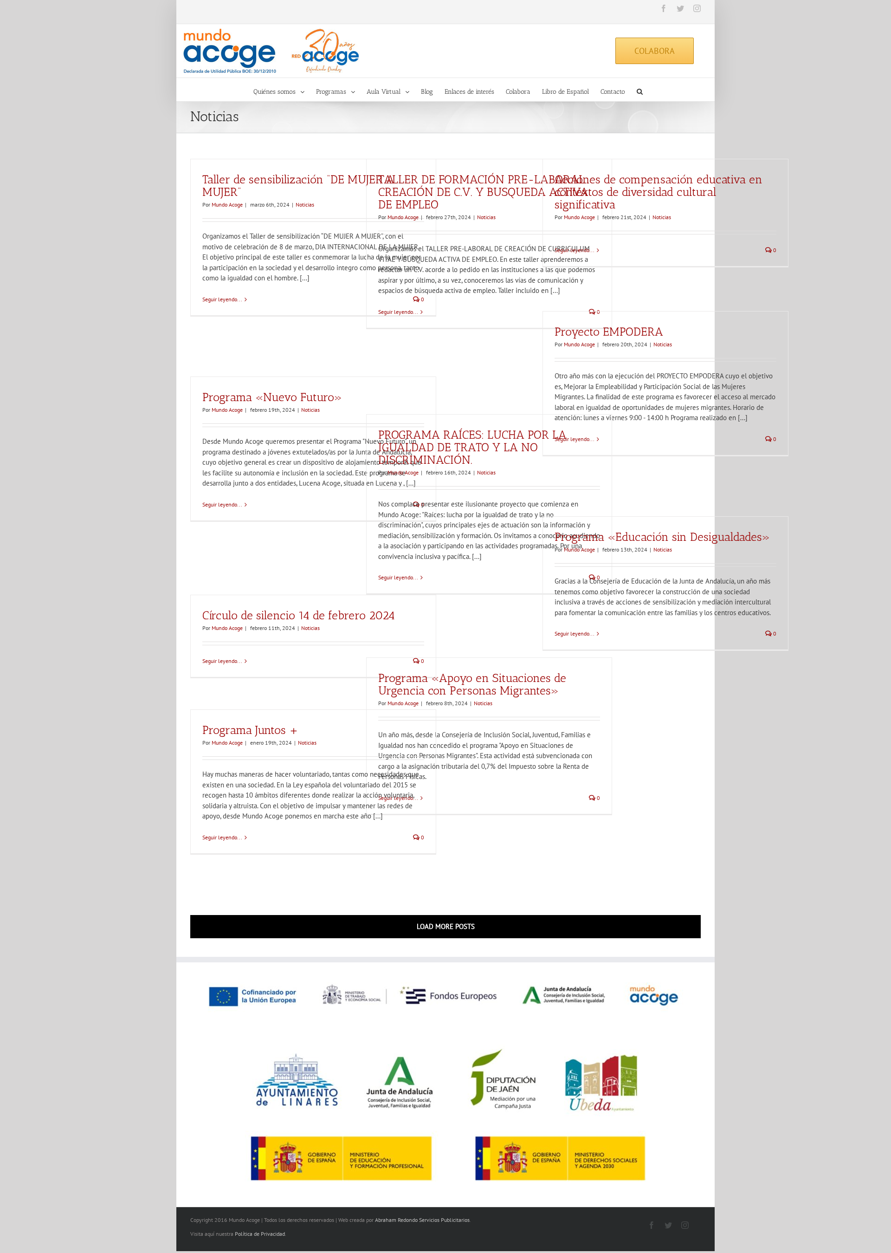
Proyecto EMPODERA (609, 331)
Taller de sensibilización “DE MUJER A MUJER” (298, 185)
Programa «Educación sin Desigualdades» (662, 537)
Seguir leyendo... (222, 299)
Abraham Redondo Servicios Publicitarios (422, 1219)
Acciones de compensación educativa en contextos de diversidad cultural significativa (658, 191)
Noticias (305, 204)
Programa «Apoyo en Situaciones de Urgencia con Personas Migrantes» (472, 684)
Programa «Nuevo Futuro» (272, 397)
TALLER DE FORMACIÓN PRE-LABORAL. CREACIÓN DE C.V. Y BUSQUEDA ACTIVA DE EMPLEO (483, 191)
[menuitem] (284, 89)
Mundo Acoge (227, 204)
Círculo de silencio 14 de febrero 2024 (298, 615)
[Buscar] (640, 89)
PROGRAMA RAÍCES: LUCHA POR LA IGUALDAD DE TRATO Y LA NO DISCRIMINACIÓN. (472, 447)
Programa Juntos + (250, 730)
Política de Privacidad (260, 1233)
